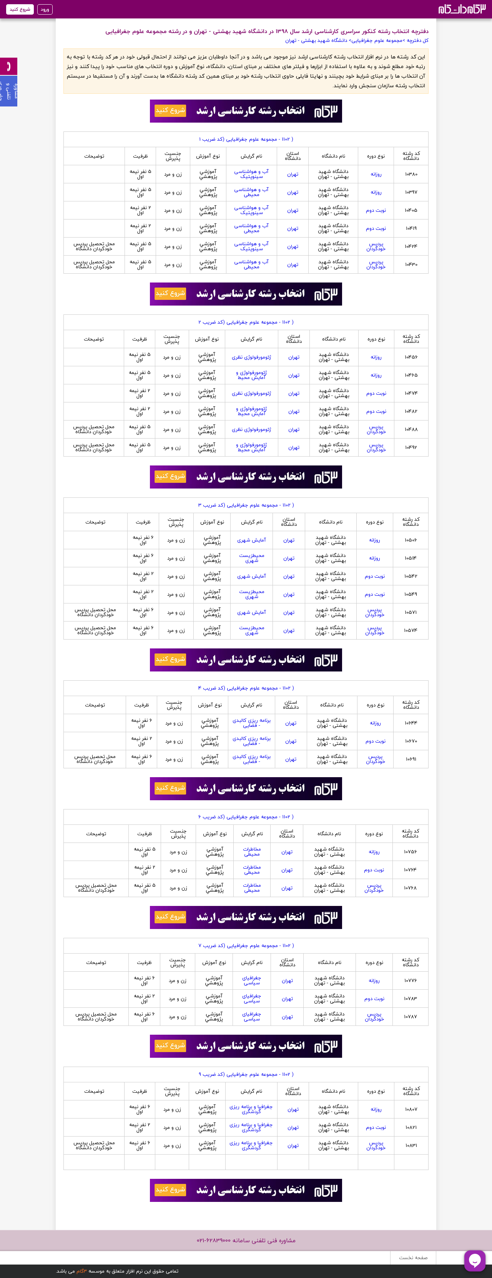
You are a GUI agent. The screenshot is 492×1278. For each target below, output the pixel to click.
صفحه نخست (413, 1257)
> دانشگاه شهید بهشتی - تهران (318, 40)
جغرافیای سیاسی (251, 980)
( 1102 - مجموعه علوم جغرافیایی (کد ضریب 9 (246, 1074)
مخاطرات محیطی (252, 851)
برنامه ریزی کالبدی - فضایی (252, 723)
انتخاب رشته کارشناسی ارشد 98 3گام (461, 8)
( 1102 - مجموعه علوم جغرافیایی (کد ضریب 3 (246, 505)
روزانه (376, 174)
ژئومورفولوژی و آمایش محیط (251, 375)
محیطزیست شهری (251, 558)
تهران (292, 174)
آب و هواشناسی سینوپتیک (251, 174)
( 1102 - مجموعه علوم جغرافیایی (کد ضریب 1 (246, 139)
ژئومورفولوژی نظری (251, 357)
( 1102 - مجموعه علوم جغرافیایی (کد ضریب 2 (246, 322)
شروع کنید (20, 9)
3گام (81, 1271)
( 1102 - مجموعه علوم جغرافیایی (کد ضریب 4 (246, 688)
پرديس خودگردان (376, 246)
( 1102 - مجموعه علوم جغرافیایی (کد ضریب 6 (246, 817)
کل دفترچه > (415, 40)
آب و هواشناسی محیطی (251, 192)
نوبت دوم (376, 210)
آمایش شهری (251, 540)
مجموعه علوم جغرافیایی (376, 40)
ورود (45, 9)
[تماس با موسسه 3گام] (8, 66)
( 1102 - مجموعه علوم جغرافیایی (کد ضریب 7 (246, 945)
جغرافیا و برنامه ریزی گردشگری (251, 1109)
